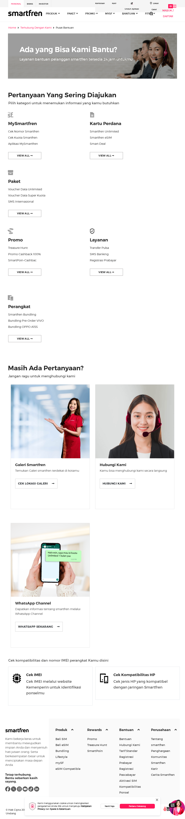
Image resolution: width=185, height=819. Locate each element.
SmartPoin (95, 751)
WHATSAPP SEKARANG (37, 626)
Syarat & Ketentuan (60, 809)
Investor (43, 4)
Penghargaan (160, 751)
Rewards (94, 730)
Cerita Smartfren (163, 775)
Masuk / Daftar (168, 13)
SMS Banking (99, 254)
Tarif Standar (128, 751)
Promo (92, 739)
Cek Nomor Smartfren (23, 131)
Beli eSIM (62, 745)
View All (23, 155)
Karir (114, 3)
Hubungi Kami (129, 745)
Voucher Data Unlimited (25, 189)
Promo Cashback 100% (24, 254)
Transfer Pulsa (99, 248)
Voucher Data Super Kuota (26, 195)
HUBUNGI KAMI (116, 483)
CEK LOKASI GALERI (35, 483)
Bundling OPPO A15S (23, 327)
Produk (61, 730)
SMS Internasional (21, 201)
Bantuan (126, 730)
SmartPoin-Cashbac (22, 260)
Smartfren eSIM (101, 137)
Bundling (62, 751)
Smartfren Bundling (22, 314)
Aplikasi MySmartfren (23, 143)
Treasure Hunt (18, 248)
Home (12, 27)
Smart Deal (98, 143)
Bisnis (30, 4)
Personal (16, 4)
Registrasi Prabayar (103, 260)
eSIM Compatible (67, 769)
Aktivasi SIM (128, 780)
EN (174, 6)
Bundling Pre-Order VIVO (26, 320)
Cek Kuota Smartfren (22, 137)
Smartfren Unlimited (104, 131)
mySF (59, 763)
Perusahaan (161, 730)
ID (170, 6)
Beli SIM (61, 739)
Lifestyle (61, 757)
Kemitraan (100, 3)
